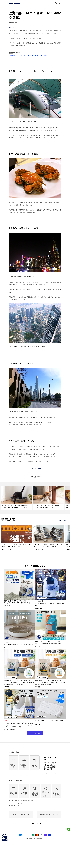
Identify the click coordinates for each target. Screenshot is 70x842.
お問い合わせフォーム (49, 814)
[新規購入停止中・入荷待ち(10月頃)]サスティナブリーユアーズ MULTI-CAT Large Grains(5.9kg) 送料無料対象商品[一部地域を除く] (50, 682)
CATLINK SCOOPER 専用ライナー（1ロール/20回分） (49, 721)
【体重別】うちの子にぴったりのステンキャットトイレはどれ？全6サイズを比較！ (48, 545)
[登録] (55, 773)
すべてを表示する (64, 520)
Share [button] (12, 27)
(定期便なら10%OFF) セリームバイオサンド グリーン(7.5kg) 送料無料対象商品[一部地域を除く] (50, 642)
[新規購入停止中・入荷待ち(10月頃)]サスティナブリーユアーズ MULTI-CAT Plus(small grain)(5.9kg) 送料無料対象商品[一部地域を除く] (19, 682)
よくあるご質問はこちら (21, 814)
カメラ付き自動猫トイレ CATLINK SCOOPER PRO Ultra (49, 605)
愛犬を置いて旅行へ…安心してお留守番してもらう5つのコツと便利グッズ (48, 506)
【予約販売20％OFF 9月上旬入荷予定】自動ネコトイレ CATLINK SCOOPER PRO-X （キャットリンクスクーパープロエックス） (18, 725)
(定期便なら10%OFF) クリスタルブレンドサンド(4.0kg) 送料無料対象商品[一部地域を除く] (18, 602)
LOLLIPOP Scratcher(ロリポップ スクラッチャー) (18, 644)
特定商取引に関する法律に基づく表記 (21, 801)
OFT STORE (32, 838)
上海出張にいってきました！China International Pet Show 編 (28, 55)
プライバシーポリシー (16, 803)
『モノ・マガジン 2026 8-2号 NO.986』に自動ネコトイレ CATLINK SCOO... (16, 545)
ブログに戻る (36, 468)
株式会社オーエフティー (17, 806)
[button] (48, 3)
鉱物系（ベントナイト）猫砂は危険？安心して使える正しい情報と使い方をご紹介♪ (16, 506)
